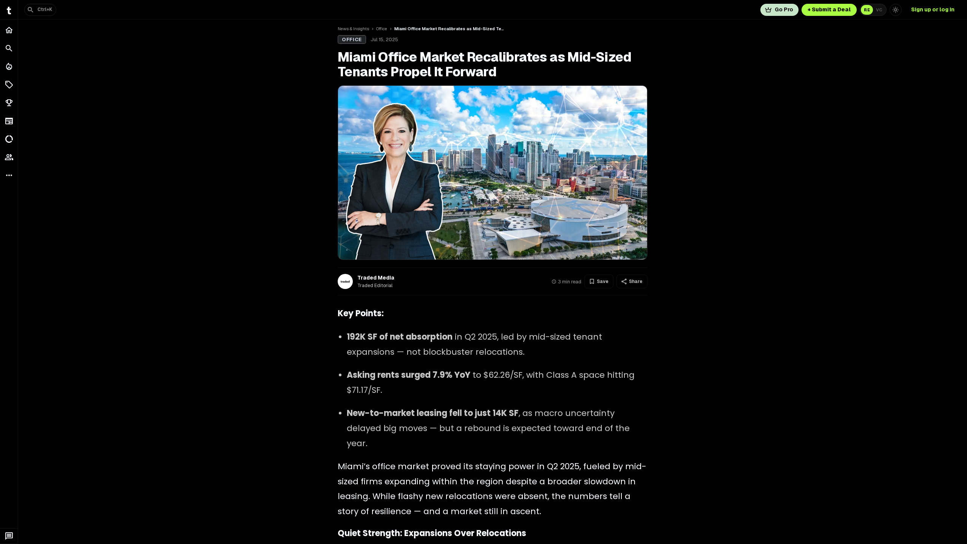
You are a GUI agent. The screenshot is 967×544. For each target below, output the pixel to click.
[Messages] (9, 536)
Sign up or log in (933, 9)
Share (636, 281)
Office (381, 28)
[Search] (9, 48)
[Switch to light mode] (896, 10)
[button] (9, 84)
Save (603, 281)
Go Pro (784, 9)
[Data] (9, 139)
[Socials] (9, 157)
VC (879, 9)
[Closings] (9, 66)
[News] (9, 120)
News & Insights (353, 28)
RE (867, 9)
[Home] (9, 30)
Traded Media (375, 277)
